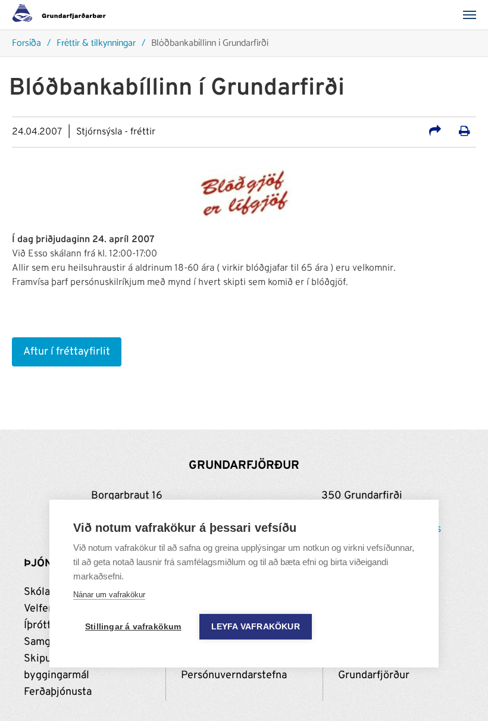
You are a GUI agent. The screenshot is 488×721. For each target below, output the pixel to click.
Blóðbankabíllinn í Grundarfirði (209, 43)
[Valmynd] (473, 15)
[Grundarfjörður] (62, 15)
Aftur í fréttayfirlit (66, 352)
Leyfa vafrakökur (255, 626)
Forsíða (26, 43)
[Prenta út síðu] (464, 132)
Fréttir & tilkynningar (96, 43)
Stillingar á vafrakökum (133, 626)
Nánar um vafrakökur (109, 594)
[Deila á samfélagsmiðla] (435, 132)
